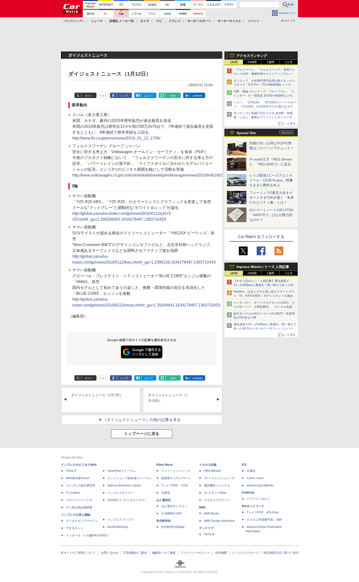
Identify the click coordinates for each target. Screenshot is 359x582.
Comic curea (255, 478)
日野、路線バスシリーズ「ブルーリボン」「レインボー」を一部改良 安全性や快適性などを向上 (264, 95)
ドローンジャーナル (79, 500)
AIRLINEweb (212, 471)
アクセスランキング (251, 56)
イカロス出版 (208, 464)
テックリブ (206, 528)
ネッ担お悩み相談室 (79, 507)
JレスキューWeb (215, 492)
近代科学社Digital (172, 527)
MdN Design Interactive (219, 521)
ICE (244, 464)
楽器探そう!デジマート (176, 478)
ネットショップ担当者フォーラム (129, 478)
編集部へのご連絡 (164, 552)
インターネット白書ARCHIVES (86, 535)
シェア (124, 95)
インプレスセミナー (120, 492)
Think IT (71, 471)
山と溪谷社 (163, 500)
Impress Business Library (124, 485)
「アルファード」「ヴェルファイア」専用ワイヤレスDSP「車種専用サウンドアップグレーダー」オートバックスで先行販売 (264, 74)
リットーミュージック (175, 471)
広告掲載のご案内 (135, 552)
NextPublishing (117, 527)
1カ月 (289, 62)
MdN (202, 507)
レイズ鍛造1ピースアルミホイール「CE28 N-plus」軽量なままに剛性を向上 (271, 180)
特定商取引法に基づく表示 (281, 552)
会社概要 (221, 552)
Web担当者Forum (77, 478)
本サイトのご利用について (78, 552)
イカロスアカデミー (217, 500)
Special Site (246, 133)
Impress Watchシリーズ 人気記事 (262, 267)
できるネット (75, 528)
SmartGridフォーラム (121, 471)
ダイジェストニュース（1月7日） (97, 395)
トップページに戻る (141, 434)
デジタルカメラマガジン (82, 521)
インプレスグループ (245, 552)
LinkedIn (197, 95)
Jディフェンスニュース (219, 478)
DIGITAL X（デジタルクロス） (127, 500)
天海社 (251, 471)
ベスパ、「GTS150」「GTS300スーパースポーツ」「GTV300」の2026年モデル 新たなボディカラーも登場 (264, 106)
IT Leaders (73, 492)
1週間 (270, 62)
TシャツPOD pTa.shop (263, 512)
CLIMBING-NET (171, 513)
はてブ (149, 95)
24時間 (252, 62)
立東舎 (165, 492)
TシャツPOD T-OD (174, 485)
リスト (103, 95)
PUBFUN (248, 492)
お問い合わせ (109, 552)
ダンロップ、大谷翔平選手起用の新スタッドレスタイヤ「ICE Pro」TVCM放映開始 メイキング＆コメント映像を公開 (264, 85)
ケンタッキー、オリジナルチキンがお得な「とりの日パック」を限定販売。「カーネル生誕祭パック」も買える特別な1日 (264, 307)
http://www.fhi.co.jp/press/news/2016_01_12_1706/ (116, 138)
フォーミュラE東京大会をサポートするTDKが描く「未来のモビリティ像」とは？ (271, 197)
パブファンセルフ (258, 499)
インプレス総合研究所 (80, 485)
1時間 (234, 62)
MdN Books (211, 513)
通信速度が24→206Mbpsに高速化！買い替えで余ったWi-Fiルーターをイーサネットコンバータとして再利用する (264, 328)
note (173, 95)
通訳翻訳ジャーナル (217, 485)
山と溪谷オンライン (174, 506)
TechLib (209, 534)
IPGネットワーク (253, 506)
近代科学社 (163, 521)
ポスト (89, 95)
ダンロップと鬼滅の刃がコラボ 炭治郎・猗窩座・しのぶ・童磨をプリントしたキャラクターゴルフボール (264, 117)
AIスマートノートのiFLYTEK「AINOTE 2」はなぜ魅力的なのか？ (271, 215)
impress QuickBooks (260, 485)
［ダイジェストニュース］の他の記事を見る (142, 420)
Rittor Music (164, 464)
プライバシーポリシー (195, 552)
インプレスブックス (120, 519)
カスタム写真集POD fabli (264, 519)
